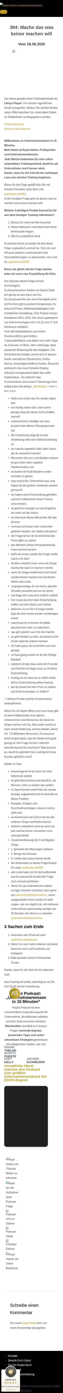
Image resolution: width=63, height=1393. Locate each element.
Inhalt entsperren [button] (14, 124)
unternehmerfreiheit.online (31, 894)
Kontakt (12, 1355)
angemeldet (29, 1323)
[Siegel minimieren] (18, 1371)
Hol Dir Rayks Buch (20, 1364)
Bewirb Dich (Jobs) (19, 1360)
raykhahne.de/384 (15, 193)
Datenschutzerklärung (21, 1374)
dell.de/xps (40, 386)
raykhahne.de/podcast (24, 939)
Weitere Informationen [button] (17, 128)
